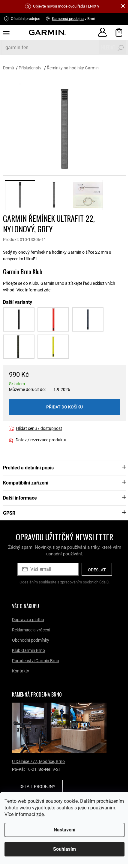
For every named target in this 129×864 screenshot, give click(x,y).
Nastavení (62, 830)
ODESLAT (97, 569)
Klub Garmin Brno (28, 650)
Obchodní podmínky (30, 640)
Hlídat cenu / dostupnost (39, 428)
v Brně (73, 18)
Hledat (108, 47)
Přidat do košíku (64, 407)
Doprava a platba (28, 619)
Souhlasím (62, 849)
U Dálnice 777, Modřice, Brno (38, 761)
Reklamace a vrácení (31, 629)
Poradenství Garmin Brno (35, 660)
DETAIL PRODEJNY (37, 786)
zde (68, 814)
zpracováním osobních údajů (84, 582)
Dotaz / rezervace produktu (41, 439)
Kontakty (20, 671)
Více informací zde (33, 289)
